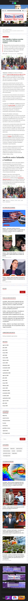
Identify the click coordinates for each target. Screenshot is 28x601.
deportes (5, 415)
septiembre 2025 (6, 372)
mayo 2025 (5, 383)
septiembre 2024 (6, 398)
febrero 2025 (6, 385)
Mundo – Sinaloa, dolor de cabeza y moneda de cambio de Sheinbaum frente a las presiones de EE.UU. (14, 267)
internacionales (5, 36)
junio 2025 (5, 380)
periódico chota (6, 428)
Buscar (4, 288)
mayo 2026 (5, 352)
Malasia (9, 136)
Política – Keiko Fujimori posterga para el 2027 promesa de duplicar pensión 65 (14, 496)
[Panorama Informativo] (15, 597)
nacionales (5, 425)
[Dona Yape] (8, 597)
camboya (12, 200)
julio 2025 (5, 378)
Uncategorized (6, 433)
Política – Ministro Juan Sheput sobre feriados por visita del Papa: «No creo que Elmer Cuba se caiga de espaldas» (14, 325)
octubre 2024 (6, 395)
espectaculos (6, 418)
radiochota (8, 201)
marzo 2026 (5, 357)
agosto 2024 (5, 400)
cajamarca (8, 200)
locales (4, 423)
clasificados (5, 413)
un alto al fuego (11, 105)
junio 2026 (5, 350)
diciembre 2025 (6, 365)
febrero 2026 (6, 360)
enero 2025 (5, 388)
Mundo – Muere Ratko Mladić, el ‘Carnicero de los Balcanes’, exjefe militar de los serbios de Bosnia (14, 242)
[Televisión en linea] (21, 597)
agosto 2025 (5, 375)
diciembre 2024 (6, 390)
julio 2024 (5, 403)
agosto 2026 (5, 345)
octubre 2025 (6, 370)
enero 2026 (5, 362)
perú (19, 200)
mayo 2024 (5, 405)
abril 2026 (5, 355)
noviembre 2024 (6, 393)
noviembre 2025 (6, 367)
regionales (5, 430)
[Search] (25, 25)
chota (16, 200)
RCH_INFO (5, 53)
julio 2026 (5, 347)
